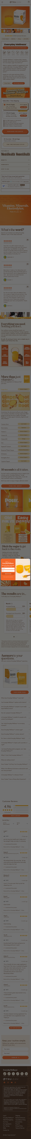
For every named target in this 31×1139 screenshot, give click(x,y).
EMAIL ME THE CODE (8, 573)
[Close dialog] (29, 559)
